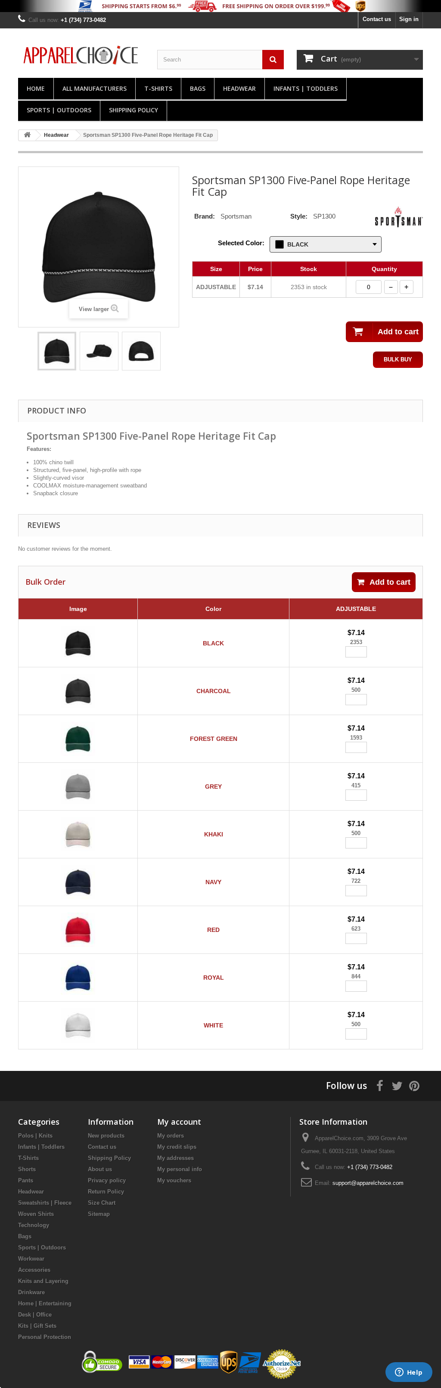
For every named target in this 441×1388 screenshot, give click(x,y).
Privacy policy (107, 1180)
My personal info (179, 1169)
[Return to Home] (27, 135)
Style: (298, 216)
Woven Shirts (36, 1214)
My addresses (175, 1158)
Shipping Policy (133, 110)
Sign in (409, 19)
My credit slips (176, 1147)
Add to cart (390, 582)
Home (36, 88)
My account (179, 1122)
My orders (170, 1135)
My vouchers (174, 1180)
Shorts (27, 1169)
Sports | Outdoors (59, 110)
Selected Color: (241, 243)
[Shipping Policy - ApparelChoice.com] (220, 6)
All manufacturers (94, 88)
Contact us (377, 19)
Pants (25, 1180)
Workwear (31, 1258)
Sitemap (99, 1214)
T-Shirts (158, 88)
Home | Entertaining (44, 1303)
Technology (33, 1225)
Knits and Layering (43, 1281)
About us (100, 1169)
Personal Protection (44, 1337)
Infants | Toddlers (305, 88)
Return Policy (106, 1191)
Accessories (34, 1270)
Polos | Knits (35, 1135)
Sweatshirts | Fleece (44, 1203)
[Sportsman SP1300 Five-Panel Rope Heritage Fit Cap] (57, 351)
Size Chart (101, 1203)
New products (106, 1135)
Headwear (239, 88)
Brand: (204, 216)
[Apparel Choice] (81, 55)
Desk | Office (35, 1314)
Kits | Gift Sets (37, 1326)
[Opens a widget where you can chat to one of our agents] (408, 1373)
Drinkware (31, 1292)
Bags (197, 88)
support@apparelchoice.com (368, 1183)
